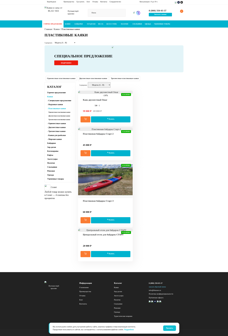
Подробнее (66, 63)
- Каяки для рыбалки (56, 135)
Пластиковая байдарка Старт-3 (98, 201)
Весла (100, 24)
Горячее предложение (53, 24)
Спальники (137, 24)
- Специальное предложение (59, 100)
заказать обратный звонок (157, 287)
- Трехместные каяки (56, 131)
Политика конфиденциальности (161, 294)
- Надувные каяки (55, 104)
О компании (84, 287)
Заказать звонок (160, 14)
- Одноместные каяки (56, 123)
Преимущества (69, 2)
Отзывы (95, 2)
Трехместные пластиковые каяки (125, 78)
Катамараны (52, 151)
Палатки (124, 24)
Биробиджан (51, 2)
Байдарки (79, 24)
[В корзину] (85, 119)
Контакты (103, 2)
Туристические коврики (123, 316)
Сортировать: (48, 43)
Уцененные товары (162, 24)
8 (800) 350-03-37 (156, 283)
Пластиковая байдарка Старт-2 (98, 134)
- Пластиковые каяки (56, 108)
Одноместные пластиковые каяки (61, 78)
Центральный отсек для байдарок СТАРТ (103, 234)
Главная (48, 29)
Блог (88, 2)
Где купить (80, 2)
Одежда (148, 24)
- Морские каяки (54, 139)
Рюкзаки (51, 171)
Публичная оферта (156, 298)
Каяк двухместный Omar (95, 100)
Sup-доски (91, 24)
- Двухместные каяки (56, 127)
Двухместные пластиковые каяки (93, 78)
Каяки (68, 24)
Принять (169, 328)
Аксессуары (111, 24)
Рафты (50, 155)
